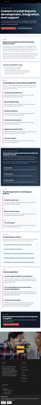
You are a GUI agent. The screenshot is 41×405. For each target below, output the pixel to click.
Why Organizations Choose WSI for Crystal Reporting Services (19, 262)
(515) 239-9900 (6, 392)
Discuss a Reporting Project (8, 28)
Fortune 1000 (5, 372)
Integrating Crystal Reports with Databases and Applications (19, 253)
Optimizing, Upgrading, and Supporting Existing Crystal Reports (19, 258)
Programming (25, 369)
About (23, 372)
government (11, 371)
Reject (9, 402)
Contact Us (24, 381)
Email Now (20, 347)
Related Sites (24, 378)
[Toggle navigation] (38, 2)
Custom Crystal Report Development (13, 249)
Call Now (20, 351)
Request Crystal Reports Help (11, 324)
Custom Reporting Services (24, 28)
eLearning (24, 375)
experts (14, 375)
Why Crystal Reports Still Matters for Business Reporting (17, 244)
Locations (24, 367)
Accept (3, 402)
